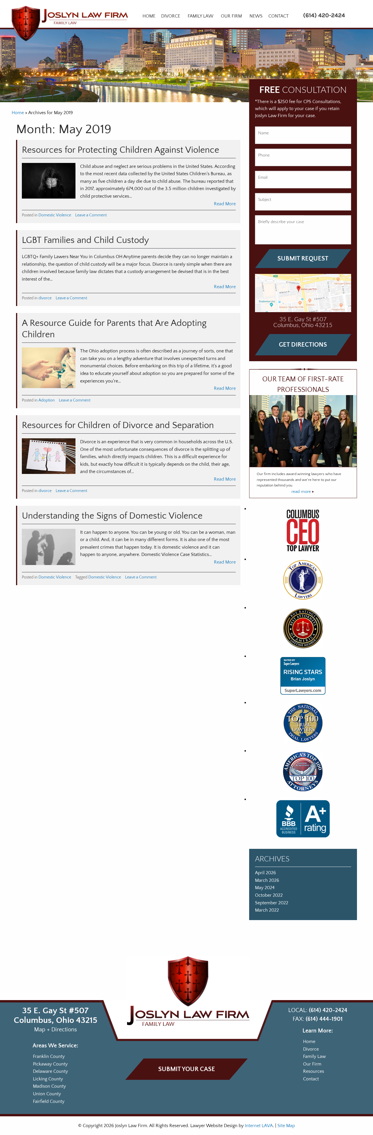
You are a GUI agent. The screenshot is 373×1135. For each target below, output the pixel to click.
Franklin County (49, 1056)
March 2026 (267, 880)
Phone (264, 155)
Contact (278, 16)
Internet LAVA (259, 1125)
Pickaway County (50, 1063)
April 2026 (265, 872)
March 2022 (267, 910)
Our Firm (231, 16)
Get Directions (303, 344)
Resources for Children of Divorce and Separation (118, 425)
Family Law (200, 16)
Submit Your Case (186, 1069)
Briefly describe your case (281, 222)
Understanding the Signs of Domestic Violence (112, 516)
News (256, 16)
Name (263, 133)
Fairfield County (48, 1101)
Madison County (49, 1086)
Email (263, 177)
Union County (47, 1093)
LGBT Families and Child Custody (85, 240)
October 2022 (269, 895)
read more (301, 491)
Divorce (170, 16)
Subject (264, 200)
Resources (313, 1071)
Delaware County (50, 1071)
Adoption (46, 400)
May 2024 (265, 887)
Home (148, 16)
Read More (225, 203)
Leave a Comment (91, 215)
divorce (45, 298)
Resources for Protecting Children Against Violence (120, 150)
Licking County (48, 1079)
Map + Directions (55, 1029)
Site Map (286, 1125)
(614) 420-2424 (324, 15)
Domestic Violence (54, 215)
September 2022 (271, 902)
